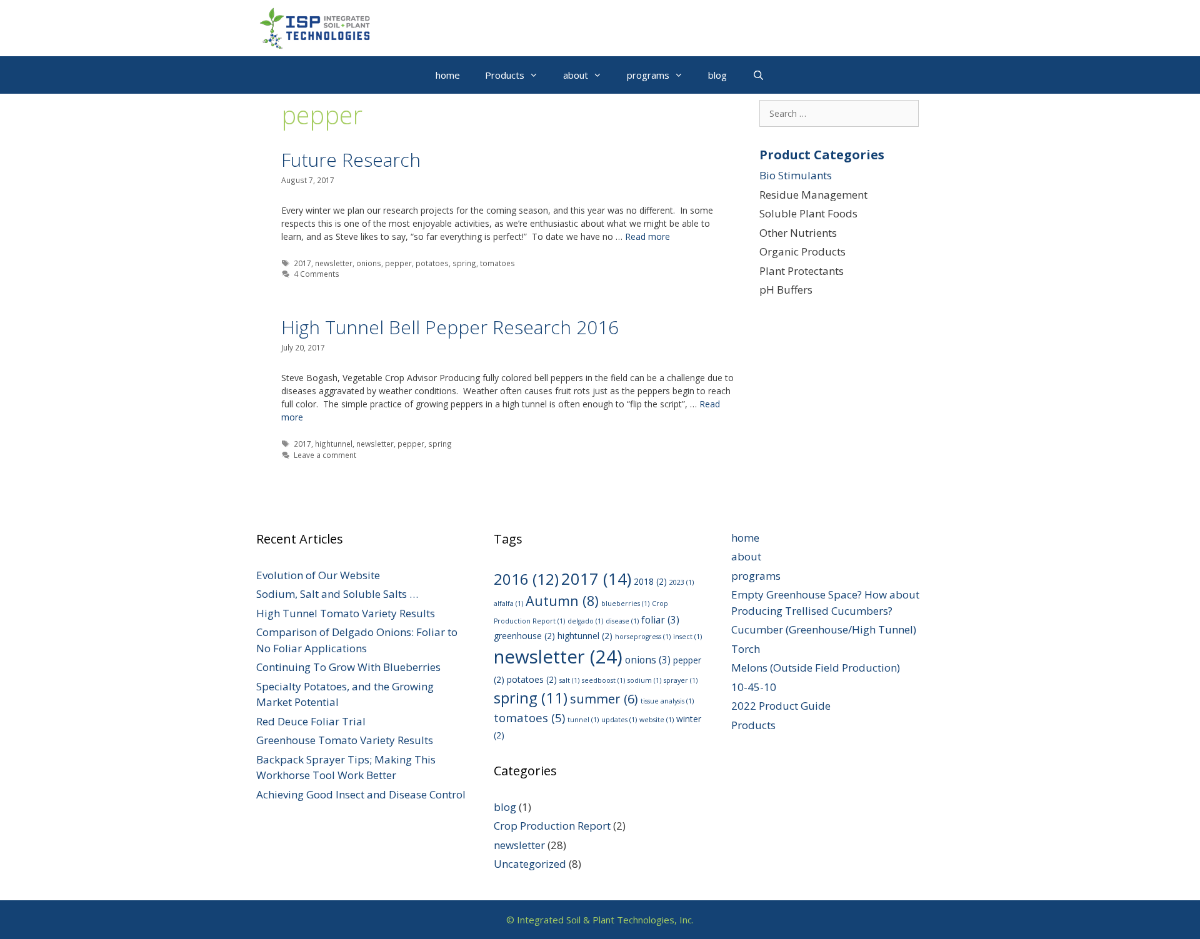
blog (717, 75)
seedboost (603, 680)
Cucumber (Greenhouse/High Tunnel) (823, 629)
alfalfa (508, 603)
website (656, 719)
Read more (647, 236)
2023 (681, 582)
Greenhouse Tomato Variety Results (344, 740)
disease (622, 621)
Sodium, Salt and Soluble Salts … (337, 594)
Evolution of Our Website (318, 575)
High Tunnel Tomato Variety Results (345, 613)
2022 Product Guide (781, 705)
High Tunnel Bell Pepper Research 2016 (450, 327)
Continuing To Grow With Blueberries (348, 667)
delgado (585, 621)
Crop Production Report (552, 825)
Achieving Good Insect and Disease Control (361, 794)
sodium (644, 680)
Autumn (562, 601)
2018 (650, 581)
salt (569, 680)
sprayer (681, 680)
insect (687, 636)
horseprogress (643, 636)
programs (648, 75)
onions (368, 263)
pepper (398, 263)
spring (464, 263)
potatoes (432, 263)
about (575, 75)
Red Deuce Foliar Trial (311, 721)
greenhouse (524, 636)
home (448, 75)
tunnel (583, 719)
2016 (526, 579)
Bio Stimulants (795, 175)
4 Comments (316, 274)
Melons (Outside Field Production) (815, 667)
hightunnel (333, 444)
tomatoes (497, 263)
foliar (660, 620)
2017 (302, 263)
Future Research (351, 159)
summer (604, 698)
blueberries (625, 603)
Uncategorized (530, 864)
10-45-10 (753, 687)
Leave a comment (325, 455)
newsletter (333, 263)
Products (504, 75)
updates (619, 719)
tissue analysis (667, 701)
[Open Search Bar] (757, 75)
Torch (745, 649)
